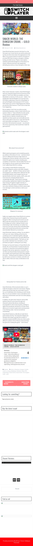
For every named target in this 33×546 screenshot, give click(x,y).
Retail (23, 371)
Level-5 (4, 371)
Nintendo (19, 371)
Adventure (16, 369)
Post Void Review (18, 5)
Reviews (6, 369)
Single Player (6, 372)
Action (12, 369)
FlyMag (27, 541)
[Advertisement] (16, 434)
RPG (26, 371)
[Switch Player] (16, 11)
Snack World (12, 372)
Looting (8, 371)
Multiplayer (13, 371)
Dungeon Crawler (24, 369)
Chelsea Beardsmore (20, 48)
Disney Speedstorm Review (16, 465)
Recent (17, 488)
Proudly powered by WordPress (11, 541)
